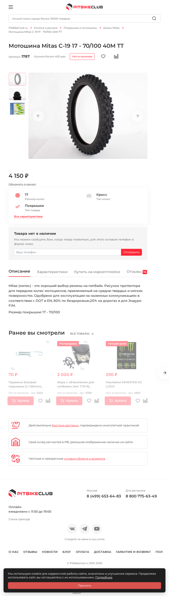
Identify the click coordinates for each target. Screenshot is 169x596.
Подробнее (103, 577)
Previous (38, 116)
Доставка (102, 552)
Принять (84, 585)
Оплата (82, 552)
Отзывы (30, 552)
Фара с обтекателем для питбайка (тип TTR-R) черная (75, 386)
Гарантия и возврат (133, 552)
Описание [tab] (19, 271)
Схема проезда (19, 519)
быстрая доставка (65, 425)
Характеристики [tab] (52, 272)
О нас (13, 552)
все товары (80, 333)
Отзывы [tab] (136, 271)
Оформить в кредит (22, 184)
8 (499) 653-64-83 (104, 496)
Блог (66, 552)
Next (137, 116)
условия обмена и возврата (84, 458)
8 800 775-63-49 (141, 496)
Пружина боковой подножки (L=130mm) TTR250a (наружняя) (25, 386)
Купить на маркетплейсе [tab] (97, 272)
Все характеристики (28, 216)
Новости (50, 552)
